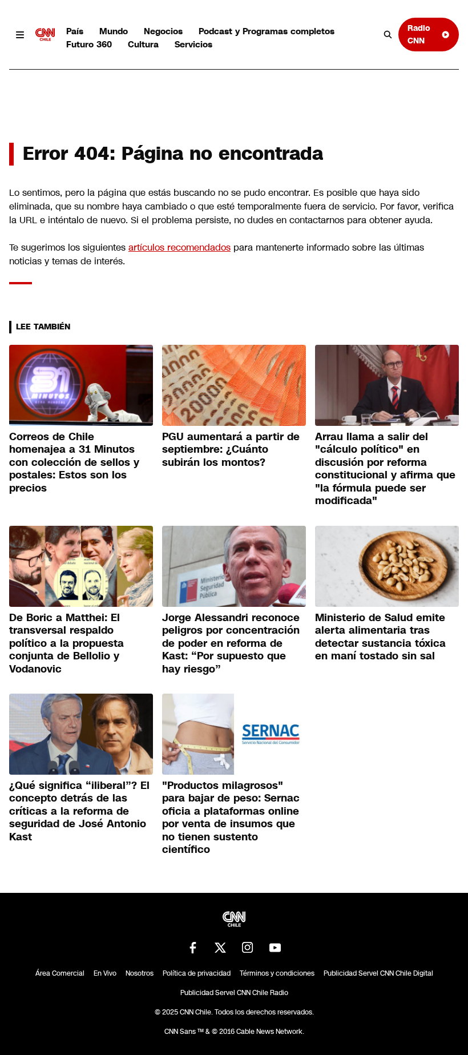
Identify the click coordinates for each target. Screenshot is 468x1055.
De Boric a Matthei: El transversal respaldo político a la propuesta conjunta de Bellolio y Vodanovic (66, 643)
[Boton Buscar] (388, 35)
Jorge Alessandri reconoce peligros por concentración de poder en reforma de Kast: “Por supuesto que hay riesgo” (231, 643)
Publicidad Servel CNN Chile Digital (378, 973)
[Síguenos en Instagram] (248, 948)
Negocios (163, 31)
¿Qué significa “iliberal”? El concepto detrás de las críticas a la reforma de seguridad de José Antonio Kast (79, 811)
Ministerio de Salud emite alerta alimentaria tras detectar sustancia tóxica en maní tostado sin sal (380, 637)
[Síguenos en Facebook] (193, 948)
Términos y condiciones (277, 973)
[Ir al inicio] (45, 35)
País (74, 31)
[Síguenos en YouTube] (275, 948)
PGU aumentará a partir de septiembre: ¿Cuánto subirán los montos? (231, 449)
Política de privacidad (197, 973)
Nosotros (140, 973)
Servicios (193, 44)
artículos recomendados (179, 247)
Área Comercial (59, 973)
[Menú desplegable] (20, 35)
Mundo (113, 31)
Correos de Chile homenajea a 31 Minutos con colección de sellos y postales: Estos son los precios (74, 462)
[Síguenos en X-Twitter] (220, 948)
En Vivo (105, 973)
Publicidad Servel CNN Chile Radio (234, 992)
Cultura (143, 44)
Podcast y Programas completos (266, 31)
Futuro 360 (89, 44)
